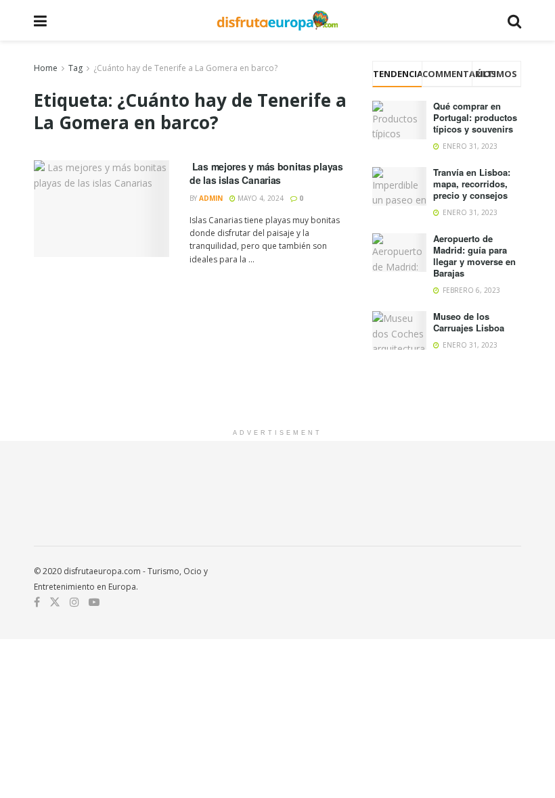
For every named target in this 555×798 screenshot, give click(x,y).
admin (211, 198)
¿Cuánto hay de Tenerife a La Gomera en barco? (185, 68)
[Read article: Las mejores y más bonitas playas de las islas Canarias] (101, 208)
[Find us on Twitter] (54, 602)
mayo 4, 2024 (260, 198)
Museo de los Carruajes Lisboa (468, 322)
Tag (75, 68)
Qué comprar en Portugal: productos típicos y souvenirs (475, 117)
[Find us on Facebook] (37, 602)
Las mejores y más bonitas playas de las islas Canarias (266, 173)
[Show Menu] (40, 20)
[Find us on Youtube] (94, 602)
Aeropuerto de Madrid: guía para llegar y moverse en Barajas (474, 255)
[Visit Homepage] (277, 20)
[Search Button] (514, 20)
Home (46, 68)
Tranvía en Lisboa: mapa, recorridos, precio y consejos (471, 184)
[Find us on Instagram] (74, 602)
